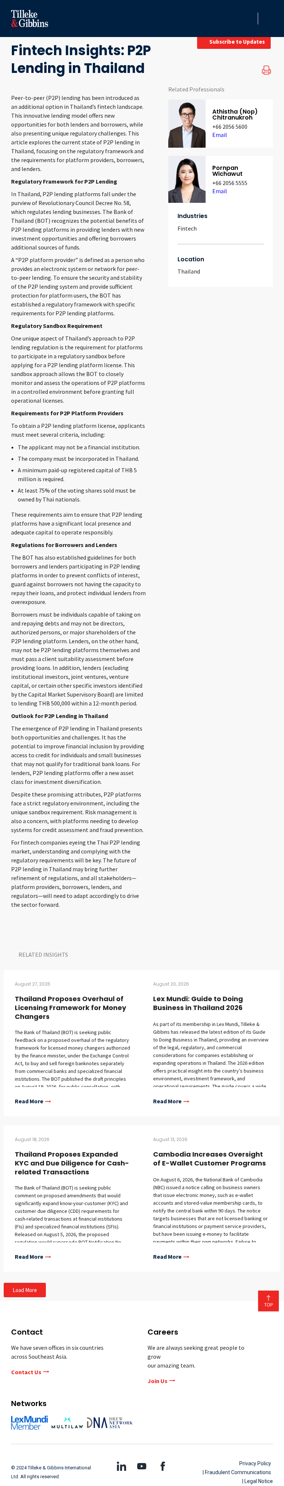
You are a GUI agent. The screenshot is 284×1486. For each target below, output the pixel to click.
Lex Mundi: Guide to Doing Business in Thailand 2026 (198, 1003)
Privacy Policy (255, 1463)
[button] (250, 18)
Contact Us (26, 1372)
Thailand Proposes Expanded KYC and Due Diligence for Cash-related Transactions (72, 1163)
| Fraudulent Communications (237, 1472)
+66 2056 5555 (229, 183)
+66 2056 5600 (229, 126)
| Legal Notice (257, 1481)
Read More (29, 1101)
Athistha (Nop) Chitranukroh (235, 114)
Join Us (158, 1381)
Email (219, 134)
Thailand (189, 271)
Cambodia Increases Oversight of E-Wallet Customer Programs (209, 1159)
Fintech (187, 228)
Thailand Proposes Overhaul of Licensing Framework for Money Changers (70, 1007)
